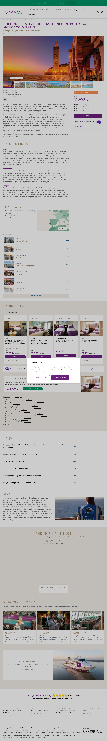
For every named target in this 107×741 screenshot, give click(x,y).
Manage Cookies (41, 377)
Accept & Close (60, 377)
